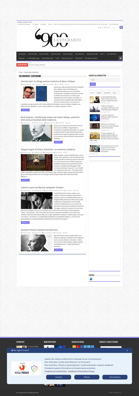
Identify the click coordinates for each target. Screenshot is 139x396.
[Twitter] (105, 27)
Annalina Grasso (26, 123)
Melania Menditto (26, 84)
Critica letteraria (79, 54)
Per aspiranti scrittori (91, 58)
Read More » (25, 110)
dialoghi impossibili (92, 54)
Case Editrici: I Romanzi (24, 24)
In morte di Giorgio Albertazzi (37, 65)
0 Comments (60, 84)
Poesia (57, 58)
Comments (107, 93)
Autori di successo (67, 58)
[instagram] (109, 27)
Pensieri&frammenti (47, 58)
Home (50, 24)
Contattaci (43, 24)
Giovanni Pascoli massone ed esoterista (39, 230)
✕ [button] (127, 350)
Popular (99, 93)
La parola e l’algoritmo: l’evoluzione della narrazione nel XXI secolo (109, 117)
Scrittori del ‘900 (43, 54)
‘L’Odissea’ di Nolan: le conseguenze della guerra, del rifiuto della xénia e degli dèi (110, 107)
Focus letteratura (112, 54)
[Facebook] (103, 27)
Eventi (101, 54)
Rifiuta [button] (87, 377)
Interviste (21, 58)
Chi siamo (35, 24)
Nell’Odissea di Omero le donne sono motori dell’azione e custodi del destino (110, 126)
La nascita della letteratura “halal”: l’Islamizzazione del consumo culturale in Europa (109, 98)
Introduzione (22, 54)
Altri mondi (78, 58)
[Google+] (101, 27)
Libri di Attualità (113, 24)
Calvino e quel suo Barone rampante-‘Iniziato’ (42, 187)
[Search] (121, 27)
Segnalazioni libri (56, 54)
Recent (92, 93)
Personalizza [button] (114, 377)
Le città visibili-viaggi (33, 58)
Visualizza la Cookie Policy (56, 371)
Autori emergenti (68, 54)
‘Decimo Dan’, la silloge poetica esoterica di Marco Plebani (48, 81)
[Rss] (98, 27)
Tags (114, 93)
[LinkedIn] (107, 27)
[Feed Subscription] (85, 76)
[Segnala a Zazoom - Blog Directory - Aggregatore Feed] (91, 279)
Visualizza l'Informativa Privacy (81, 371)
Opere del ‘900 (32, 54)
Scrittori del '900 (50, 123)
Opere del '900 (48, 152)
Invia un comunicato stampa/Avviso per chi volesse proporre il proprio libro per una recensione (80, 24)
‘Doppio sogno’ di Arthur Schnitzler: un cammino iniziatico (48, 149)
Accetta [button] (58, 377)
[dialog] (69, 366)
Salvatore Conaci (26, 152)
